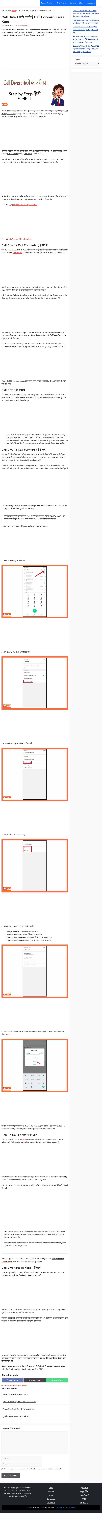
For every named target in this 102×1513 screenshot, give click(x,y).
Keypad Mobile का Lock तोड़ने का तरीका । (23, 205)
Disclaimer (51, 1503)
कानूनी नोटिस (84, 1492)
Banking (73, 3)
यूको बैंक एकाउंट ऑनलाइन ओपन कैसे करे (16, 1417)
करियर (84, 1499)
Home (14, 11)
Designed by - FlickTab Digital (65, 1508)
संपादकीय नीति (84, 1495)
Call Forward (17, 253)
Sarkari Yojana (46, 3)
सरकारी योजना (8, 3)
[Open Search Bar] (98, 3)
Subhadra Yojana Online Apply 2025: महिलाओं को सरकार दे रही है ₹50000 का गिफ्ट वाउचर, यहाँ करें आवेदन (86, 49)
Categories (77, 60)
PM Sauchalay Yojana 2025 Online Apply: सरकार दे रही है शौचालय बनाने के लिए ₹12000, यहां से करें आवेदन (85, 40)
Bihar (81, 3)
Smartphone (13, 1385)
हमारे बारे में (84, 1488)
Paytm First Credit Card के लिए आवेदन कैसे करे (19, 1409)
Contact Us (51, 1499)
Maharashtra (90, 3)
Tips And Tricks (22, 1385)
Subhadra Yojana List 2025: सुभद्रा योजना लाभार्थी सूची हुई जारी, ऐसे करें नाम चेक (85, 30)
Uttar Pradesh (62, 3)
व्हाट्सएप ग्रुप (84, 1503)
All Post (51, 1492)
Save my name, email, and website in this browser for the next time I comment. (32, 1469)
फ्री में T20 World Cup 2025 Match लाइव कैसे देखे (19, 1402)
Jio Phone (23, 1140)
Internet (6, 1385)
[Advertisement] (34, 54)
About (51, 1495)
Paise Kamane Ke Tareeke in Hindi (15, 1394)
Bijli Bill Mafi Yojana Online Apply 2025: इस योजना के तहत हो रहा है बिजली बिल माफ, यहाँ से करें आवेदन (86, 14)
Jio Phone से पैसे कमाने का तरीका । (20, 239)
